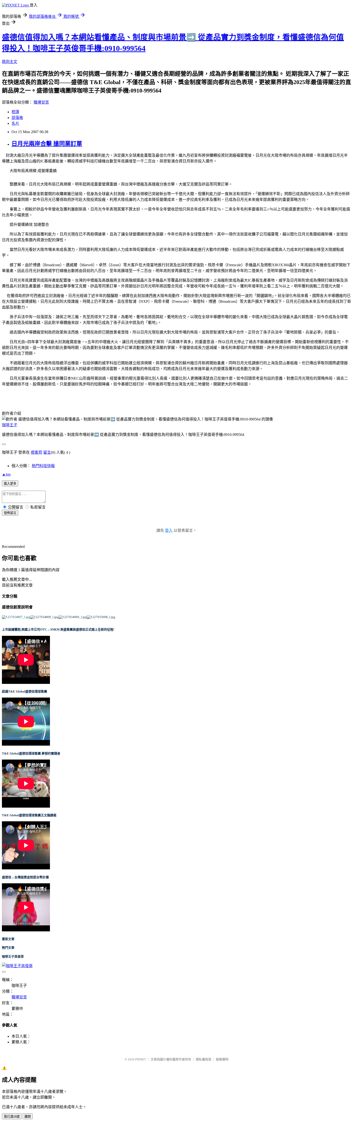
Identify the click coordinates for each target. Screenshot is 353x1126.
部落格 (17, 118)
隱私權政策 (203, 1059)
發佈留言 (10, 513)
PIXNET (140, 1059)
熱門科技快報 (43, 466)
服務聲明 (222, 1059)
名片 (15, 123)
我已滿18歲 (12, 1116)
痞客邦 (36, 452)
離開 (27, 1116)
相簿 (15, 112)
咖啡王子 (9, 425)
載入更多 (10, 483)
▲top (6, 474)
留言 (47, 452)
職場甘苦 (41, 102)
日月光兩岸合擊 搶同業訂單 (47, 144)
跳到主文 (9, 62)
